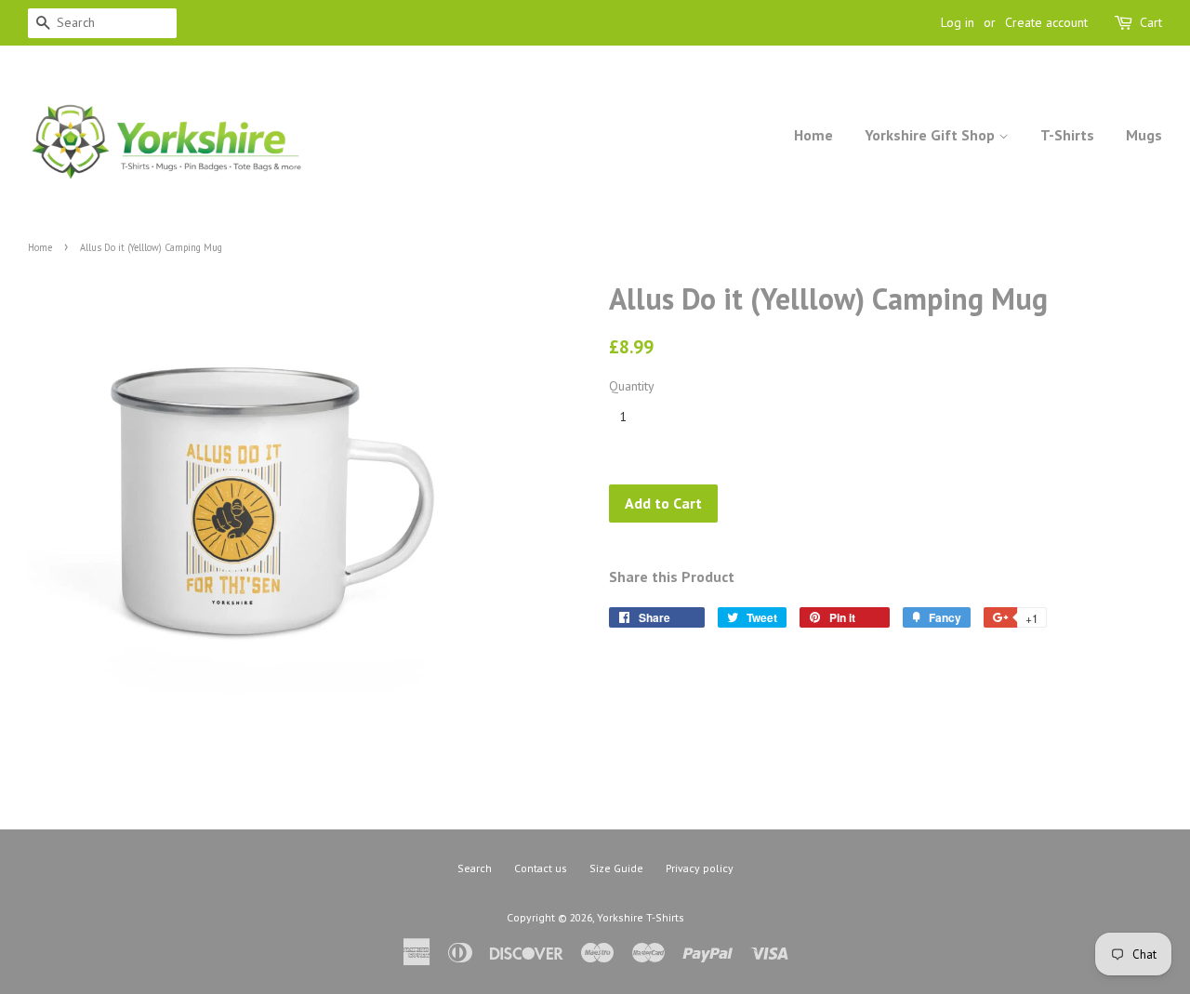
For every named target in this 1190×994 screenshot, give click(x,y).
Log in (957, 22)
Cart (1151, 22)
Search (474, 868)
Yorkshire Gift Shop (931, 135)
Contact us (540, 868)
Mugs (1144, 135)
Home (813, 135)
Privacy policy (700, 868)
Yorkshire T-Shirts (640, 917)
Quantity (631, 386)
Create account (1046, 22)
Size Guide (616, 868)
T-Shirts (1067, 135)
